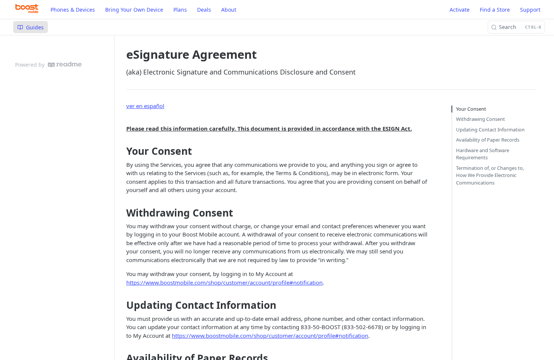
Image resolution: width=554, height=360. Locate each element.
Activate (460, 9)
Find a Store (495, 9)
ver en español (145, 106)
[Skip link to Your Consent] (123, 151)
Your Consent (471, 108)
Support (530, 9)
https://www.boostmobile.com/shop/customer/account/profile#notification (224, 282)
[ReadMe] (65, 64)
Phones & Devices (73, 9)
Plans (180, 9)
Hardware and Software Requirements (482, 154)
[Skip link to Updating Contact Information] (123, 305)
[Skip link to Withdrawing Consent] (123, 213)
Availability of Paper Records (487, 139)
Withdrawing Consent (480, 119)
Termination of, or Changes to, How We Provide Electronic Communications (490, 175)
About (228, 9)
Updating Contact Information (490, 129)
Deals (204, 9)
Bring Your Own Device (134, 9)
